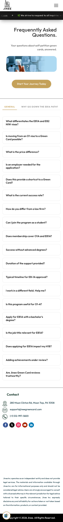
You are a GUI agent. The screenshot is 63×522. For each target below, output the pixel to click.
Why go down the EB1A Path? (39, 106)
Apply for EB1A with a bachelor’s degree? (24, 318)
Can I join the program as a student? (26, 222)
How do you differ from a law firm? (26, 208)
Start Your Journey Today (31, 83)
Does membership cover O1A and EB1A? (29, 236)
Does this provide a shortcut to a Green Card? (28, 181)
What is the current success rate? (25, 195)
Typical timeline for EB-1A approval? (26, 277)
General (9, 106)
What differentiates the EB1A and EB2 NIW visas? (27, 122)
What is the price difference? (22, 151)
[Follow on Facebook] (5, 424)
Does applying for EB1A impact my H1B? (29, 346)
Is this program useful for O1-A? (24, 304)
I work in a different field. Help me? (26, 290)
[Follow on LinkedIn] (31, 424)
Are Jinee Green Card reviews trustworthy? (23, 374)
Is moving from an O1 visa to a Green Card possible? (26, 137)
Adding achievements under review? (27, 360)
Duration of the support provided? (25, 263)
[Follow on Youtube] (24, 424)
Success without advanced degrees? (26, 249)
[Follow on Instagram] (18, 424)
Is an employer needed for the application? (23, 166)
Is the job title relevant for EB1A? (24, 332)
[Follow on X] (12, 424)
